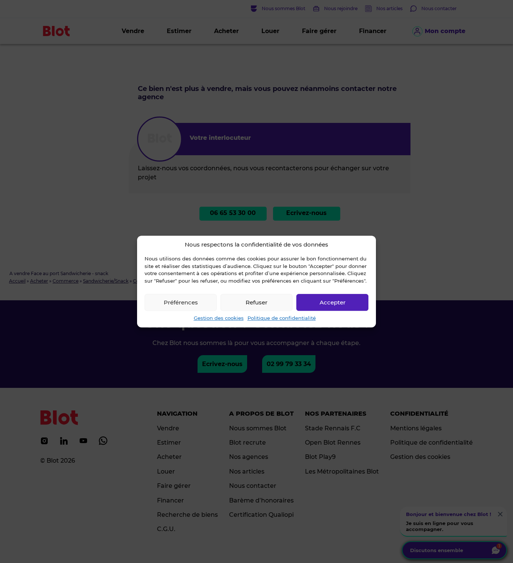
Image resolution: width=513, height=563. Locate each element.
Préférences (181, 302)
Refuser (256, 302)
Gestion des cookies (219, 318)
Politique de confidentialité (281, 318)
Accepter (333, 302)
